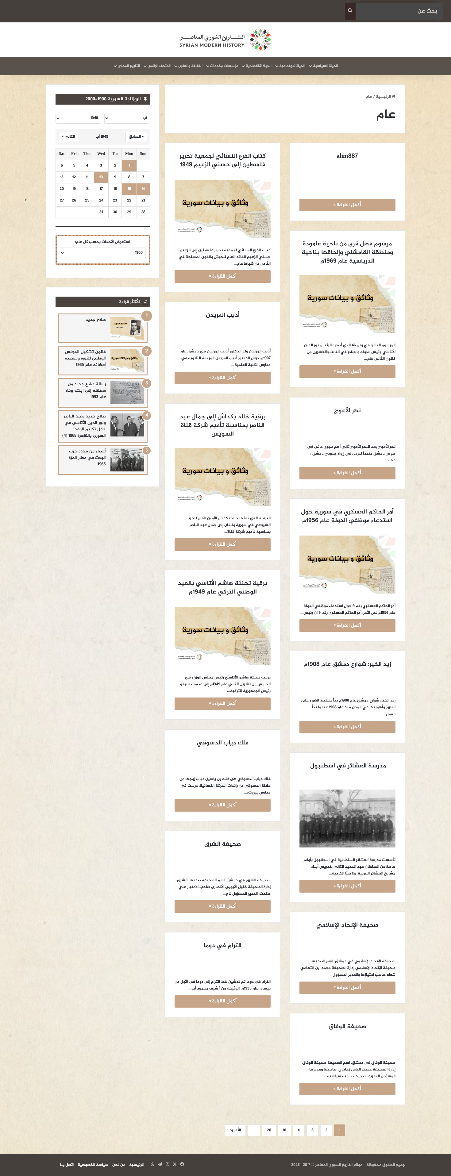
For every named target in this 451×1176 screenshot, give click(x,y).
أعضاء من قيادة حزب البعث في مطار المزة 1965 (87, 458)
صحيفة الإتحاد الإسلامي (347, 925)
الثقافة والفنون (190, 66)
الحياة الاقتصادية (259, 66)
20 (269, 1130)
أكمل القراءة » (347, 205)
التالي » (68, 136)
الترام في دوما (222, 946)
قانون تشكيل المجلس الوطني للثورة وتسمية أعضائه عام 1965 (85, 358)
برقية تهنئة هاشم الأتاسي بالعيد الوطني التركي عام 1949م (221, 587)
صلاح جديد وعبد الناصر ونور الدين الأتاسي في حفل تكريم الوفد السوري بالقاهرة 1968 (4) (84, 426)
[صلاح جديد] (127, 328)
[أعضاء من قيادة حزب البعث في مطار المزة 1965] (127, 459)
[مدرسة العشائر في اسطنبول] (347, 818)
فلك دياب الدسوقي (223, 743)
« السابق (136, 136)
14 (143, 189)
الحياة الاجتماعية (292, 66)
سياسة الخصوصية (93, 1165)
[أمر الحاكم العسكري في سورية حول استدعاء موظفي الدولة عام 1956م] (347, 565)
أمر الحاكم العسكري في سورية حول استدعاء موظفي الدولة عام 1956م (346, 516)
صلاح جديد (96, 319)
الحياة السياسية (325, 66)
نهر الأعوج (347, 411)
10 (284, 1130)
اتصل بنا (67, 1165)
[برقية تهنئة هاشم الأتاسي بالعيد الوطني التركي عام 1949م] (223, 636)
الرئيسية (384, 97)
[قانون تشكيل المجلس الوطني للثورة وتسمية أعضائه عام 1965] (127, 360)
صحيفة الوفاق (347, 1027)
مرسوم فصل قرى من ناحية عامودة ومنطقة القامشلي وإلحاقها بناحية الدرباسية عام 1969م (346, 252)
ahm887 (347, 156)
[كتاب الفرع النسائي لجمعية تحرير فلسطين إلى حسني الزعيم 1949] (223, 209)
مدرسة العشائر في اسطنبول (347, 766)
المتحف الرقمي (159, 66)
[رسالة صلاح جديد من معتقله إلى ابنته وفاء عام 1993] (127, 392)
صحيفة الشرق (222, 844)
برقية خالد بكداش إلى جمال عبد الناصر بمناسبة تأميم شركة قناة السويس (222, 425)
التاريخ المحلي (129, 66)
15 (129, 189)
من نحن (118, 1165)
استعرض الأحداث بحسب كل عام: (102, 242)
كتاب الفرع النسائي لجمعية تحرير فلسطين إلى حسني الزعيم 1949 (222, 160)
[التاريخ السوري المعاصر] (225, 40)
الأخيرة (235, 1130)
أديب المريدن (223, 315)
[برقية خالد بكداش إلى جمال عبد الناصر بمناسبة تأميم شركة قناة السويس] (223, 477)
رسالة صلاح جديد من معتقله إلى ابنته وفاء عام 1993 (85, 391)
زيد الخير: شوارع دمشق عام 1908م (347, 664)
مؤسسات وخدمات (224, 66)
